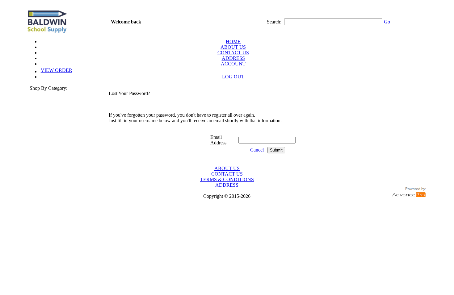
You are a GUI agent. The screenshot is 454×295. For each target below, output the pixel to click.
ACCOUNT (233, 63)
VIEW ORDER (56, 70)
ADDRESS (233, 58)
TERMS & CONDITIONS (227, 179)
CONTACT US (233, 52)
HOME (233, 41)
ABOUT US (233, 47)
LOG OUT (233, 76)
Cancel (257, 149)
